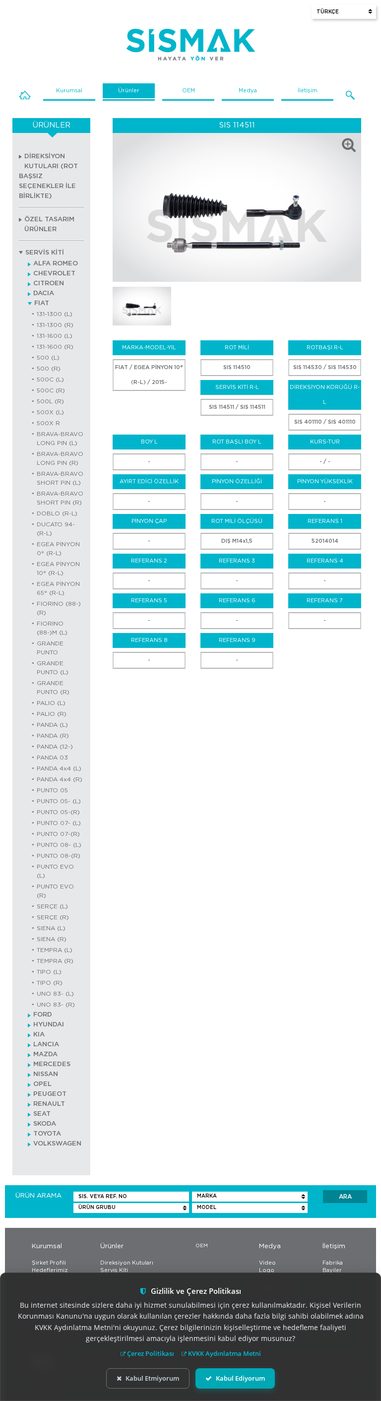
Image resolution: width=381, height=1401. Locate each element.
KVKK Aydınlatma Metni (224, 1353)
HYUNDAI (48, 1024)
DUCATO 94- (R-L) (56, 528)
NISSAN (45, 1074)
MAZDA (45, 1054)
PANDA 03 (52, 758)
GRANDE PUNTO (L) (52, 667)
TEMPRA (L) (54, 950)
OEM (188, 90)
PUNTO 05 (52, 790)
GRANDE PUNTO (50, 647)
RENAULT (49, 1104)
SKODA (44, 1124)
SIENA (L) (51, 928)
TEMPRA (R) (55, 961)
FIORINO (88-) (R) (59, 608)
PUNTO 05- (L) (59, 801)
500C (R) (51, 390)
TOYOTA (47, 1134)
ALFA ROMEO (55, 263)
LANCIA (46, 1044)
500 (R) (49, 369)
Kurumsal (69, 90)
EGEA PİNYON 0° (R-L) (58, 548)
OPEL (42, 1084)
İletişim (308, 90)
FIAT (41, 303)
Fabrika (332, 1263)
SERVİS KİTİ (44, 253)
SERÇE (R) (53, 917)
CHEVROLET (54, 273)
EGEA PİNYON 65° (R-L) (58, 588)
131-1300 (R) (55, 325)
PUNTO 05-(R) (58, 812)
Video (267, 1263)
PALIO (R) (51, 714)
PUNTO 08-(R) (58, 856)
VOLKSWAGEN (57, 1144)
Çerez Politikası (150, 1353)
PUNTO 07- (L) (59, 823)
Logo (266, 1270)
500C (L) (50, 379)
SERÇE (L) (52, 906)
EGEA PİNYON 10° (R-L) (58, 568)
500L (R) (50, 401)
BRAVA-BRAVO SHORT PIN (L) (60, 478)
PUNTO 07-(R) (58, 834)
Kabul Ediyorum (240, 1378)
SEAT (42, 1114)
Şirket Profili (49, 1263)
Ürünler (128, 90)
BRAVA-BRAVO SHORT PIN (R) (60, 498)
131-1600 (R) (55, 347)
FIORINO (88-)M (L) (52, 628)
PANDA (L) (52, 725)
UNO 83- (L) (55, 994)
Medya (248, 90)
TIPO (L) (49, 972)
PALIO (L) (51, 703)
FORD (42, 1015)
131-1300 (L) (54, 314)
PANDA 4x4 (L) (59, 768)
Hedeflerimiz (50, 1270)
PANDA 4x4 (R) (59, 779)
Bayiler (332, 1270)
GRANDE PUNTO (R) (53, 687)
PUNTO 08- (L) (59, 845)
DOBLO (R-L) (57, 513)
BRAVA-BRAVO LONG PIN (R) (60, 458)
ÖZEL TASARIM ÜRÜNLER (49, 224)
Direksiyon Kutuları (126, 1263)
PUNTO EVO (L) (55, 871)
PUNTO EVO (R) (55, 891)
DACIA (43, 293)
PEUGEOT (49, 1094)
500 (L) (48, 358)
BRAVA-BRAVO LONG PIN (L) (60, 438)
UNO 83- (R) (56, 1005)
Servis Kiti (114, 1270)
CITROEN (48, 283)
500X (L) (50, 412)
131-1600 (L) (54, 336)
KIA (39, 1034)
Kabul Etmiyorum (152, 1378)
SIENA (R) (51, 939)
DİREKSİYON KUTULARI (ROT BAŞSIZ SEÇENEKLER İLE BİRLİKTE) (48, 176)
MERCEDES (51, 1064)
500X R (48, 423)
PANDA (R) (53, 736)
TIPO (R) (50, 983)
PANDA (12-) (55, 747)
